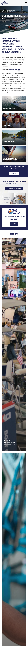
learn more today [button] (13, 69)
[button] (26, 3)
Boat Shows (6, 438)
